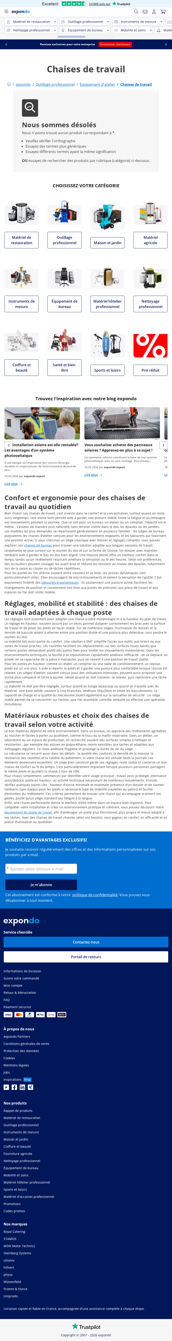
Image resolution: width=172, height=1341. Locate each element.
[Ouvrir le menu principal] (6, 11)
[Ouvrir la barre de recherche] (136, 11)
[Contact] (145, 11)
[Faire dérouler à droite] (166, 44)
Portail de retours (86, 956)
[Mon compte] (154, 11)
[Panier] (163, 11)
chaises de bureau (38, 545)
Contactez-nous (86, 942)
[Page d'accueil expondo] (9, 84)
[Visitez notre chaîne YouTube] (6, 1088)
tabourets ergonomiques (60, 582)
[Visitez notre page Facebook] (14, 1088)
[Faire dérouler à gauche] (6, 44)
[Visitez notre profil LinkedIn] (22, 1088)
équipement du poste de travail (28, 812)
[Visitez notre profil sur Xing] (30, 1088)
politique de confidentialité (95, 894)
